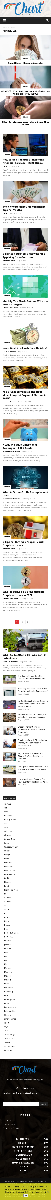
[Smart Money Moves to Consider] (25, 50)
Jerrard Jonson (9, 351)
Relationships (10, 1011)
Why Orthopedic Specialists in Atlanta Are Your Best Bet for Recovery (30, 756)
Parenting (8, 991)
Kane (5, 166)
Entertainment (10, 870)
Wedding (8, 1050)
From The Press (11, 890)
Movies (7, 976)
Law (6, 952)
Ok (25, 1196)
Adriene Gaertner (10, 308)
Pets (6, 995)
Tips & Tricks (10, 1038)
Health (7, 917)
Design (7, 854)
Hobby (7, 925)
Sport (6, 1022)
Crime (6, 843)
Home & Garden (11, 933)
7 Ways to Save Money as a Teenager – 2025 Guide (20, 446)
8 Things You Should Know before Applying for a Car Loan (24, 255)
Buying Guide (10, 819)
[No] (47, 1191)
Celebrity (8, 831)
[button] (4, 20)
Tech (6, 1030)
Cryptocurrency (11, 847)
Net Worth (8, 987)
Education (8, 866)
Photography (10, 999)
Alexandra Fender (10, 662)
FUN (6, 894)
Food (6, 886)
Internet (7, 940)
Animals (7, 804)
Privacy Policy (9, 1124)
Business (8, 815)
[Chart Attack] (25, 8)
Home (5, 27)
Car (5, 650)
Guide (6, 909)
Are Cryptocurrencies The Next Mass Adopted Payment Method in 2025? (25, 395)
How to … (8, 937)
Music (6, 983)
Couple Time (9, 839)
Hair (6, 913)
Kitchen (7, 948)
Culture (7, 851)
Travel (7, 1042)
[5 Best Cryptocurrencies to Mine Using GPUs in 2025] (25, 111)
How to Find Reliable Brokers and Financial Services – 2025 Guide (23, 161)
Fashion (7, 878)
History (7, 921)
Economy (8, 862)
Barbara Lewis (9, 261)
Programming (10, 1007)
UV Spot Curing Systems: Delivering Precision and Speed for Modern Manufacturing (33, 703)
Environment (9, 874)
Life (5, 956)
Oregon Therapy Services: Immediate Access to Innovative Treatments (32, 729)
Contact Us (7, 1120)
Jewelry (7, 944)
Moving (7, 980)
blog (6, 811)
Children (7, 835)
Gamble (7, 897)
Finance (25, 58)
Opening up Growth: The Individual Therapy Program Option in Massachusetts (32, 742)
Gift (5, 905)
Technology (9, 1034)
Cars (6, 827)
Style (6, 1026)
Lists (6, 960)
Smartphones (10, 1019)
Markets (7, 968)
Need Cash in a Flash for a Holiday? (25, 348)
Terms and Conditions (12, 1128)
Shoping (7, 1015)
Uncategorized (10, 1046)
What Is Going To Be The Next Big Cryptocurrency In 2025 (23, 593)
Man (6, 964)
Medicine (8, 972)
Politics (7, 1003)
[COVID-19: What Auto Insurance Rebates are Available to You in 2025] (25, 81)
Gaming (7, 901)
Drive (6, 858)
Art (5, 808)
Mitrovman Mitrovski (11, 451)
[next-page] (33, 622)
